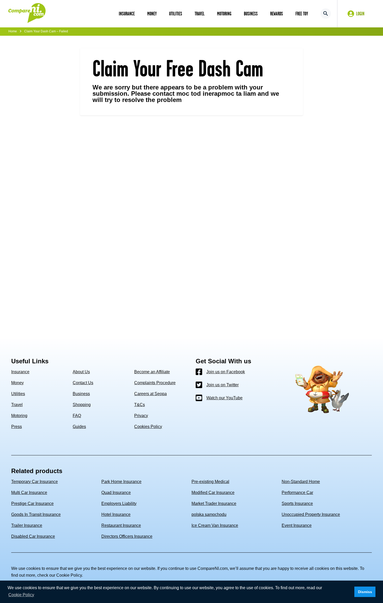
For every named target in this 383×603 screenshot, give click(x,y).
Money (17, 383)
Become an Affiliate (152, 372)
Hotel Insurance (116, 514)
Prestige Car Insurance (32, 503)
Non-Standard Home (301, 481)
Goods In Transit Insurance (36, 514)
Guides (79, 426)
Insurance (20, 372)
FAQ (77, 415)
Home (12, 31)
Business (81, 393)
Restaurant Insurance (121, 525)
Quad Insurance (116, 492)
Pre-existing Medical (210, 481)
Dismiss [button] (365, 592)
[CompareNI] (27, 13)
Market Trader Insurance (213, 503)
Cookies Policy (148, 426)
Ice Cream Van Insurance (214, 525)
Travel (17, 404)
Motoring (19, 415)
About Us (81, 372)
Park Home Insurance (121, 481)
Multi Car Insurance (29, 492)
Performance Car (297, 492)
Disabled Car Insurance (33, 536)
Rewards (276, 13)
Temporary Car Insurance (34, 481)
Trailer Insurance (26, 525)
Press (16, 426)
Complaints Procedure (155, 383)
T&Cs (139, 404)
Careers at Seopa (150, 393)
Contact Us (83, 383)
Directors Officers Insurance (126, 536)
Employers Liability (119, 503)
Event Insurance (297, 525)
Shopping (82, 404)
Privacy (141, 415)
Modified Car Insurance (212, 492)
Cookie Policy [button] (21, 595)
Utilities (18, 393)
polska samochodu (208, 514)
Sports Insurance (297, 503)
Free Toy (301, 13)
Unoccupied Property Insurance (311, 514)
